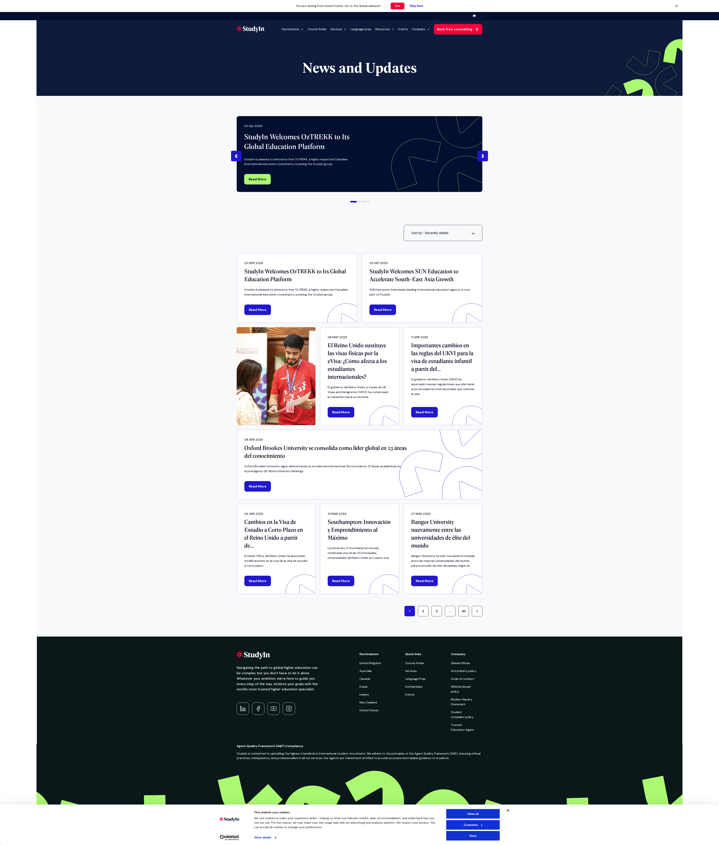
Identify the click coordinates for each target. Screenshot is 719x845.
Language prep (361, 29)
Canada (365, 679)
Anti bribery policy (463, 671)
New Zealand (368, 702)
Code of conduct (462, 679)
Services (336, 29)
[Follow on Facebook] (258, 708)
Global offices (460, 663)
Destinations (290, 29)
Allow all (473, 813)
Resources (382, 29)
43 (463, 611)
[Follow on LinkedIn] (243, 708)
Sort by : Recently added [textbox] (429, 233)
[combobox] (443, 233)
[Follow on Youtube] (273, 708)
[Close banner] (508, 810)
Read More (257, 179)
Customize (471, 824)
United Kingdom (370, 663)
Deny (473, 835)
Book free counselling (454, 29)
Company (418, 29)
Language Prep (415, 679)
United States (369, 710)
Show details (262, 837)
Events (403, 29)
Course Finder (414, 663)
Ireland (364, 694)
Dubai (363, 687)
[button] (353, 201)
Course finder (317, 29)
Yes (397, 5)
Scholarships (414, 687)
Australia (366, 671)
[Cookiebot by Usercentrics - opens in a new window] (229, 838)
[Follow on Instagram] (289, 708)
